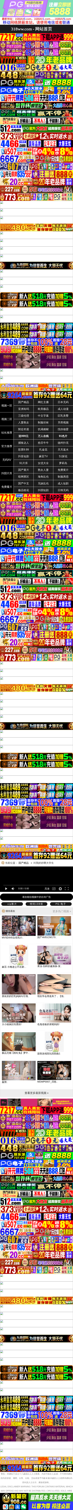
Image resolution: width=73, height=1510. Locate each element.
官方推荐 (6, 446)
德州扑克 (63, 442)
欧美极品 (43, 409)
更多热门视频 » (62, 911)
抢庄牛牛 (43, 442)
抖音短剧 (23, 456)
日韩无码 (63, 490)
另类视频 (63, 422)
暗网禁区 (23, 476)
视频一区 (6, 405)
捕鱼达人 (23, 442)
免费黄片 (63, 469)
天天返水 (63, 449)
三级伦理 (23, 415)
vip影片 (12, 904)
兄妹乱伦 (43, 483)
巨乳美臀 (63, 415)
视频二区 (6, 419)
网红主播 (43, 402)
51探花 (63, 456)
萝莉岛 (63, 463)
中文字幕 (43, 415)
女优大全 (43, 463)
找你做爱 (63, 429)
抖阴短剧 (43, 490)
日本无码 (63, 402)
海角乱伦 (43, 476)
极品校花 (23, 490)
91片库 (23, 463)
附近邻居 (23, 429)
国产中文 (23, 483)
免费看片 (6, 486)
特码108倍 (36, 904)
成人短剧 (63, 483)
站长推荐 (6, 432)
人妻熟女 (23, 422)
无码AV (6, 459)
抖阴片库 (6, 473)
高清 (47, 888)
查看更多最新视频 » (37, 1092)
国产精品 (23, 402)
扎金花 (43, 449)
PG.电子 (61, 904)
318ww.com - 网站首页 (31, 29)
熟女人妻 (43, 469)
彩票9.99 (23, 449)
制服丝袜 (43, 422)
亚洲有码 (23, 409)
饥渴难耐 (43, 429)
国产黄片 (23, 469)
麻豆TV (43, 456)
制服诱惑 (63, 476)
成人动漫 (63, 409)
